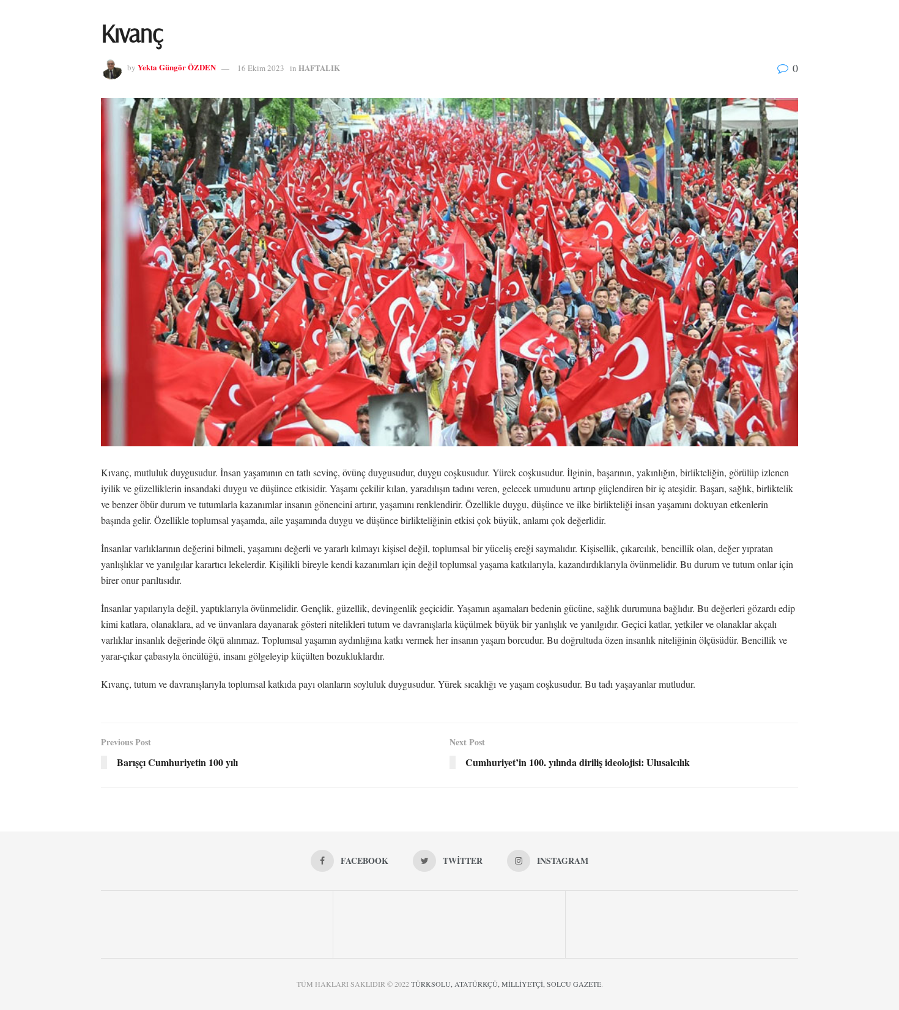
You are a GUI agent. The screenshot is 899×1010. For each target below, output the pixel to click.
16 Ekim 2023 (260, 67)
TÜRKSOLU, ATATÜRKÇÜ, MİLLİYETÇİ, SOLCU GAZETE (506, 984)
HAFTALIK (319, 67)
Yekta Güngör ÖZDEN (177, 67)
